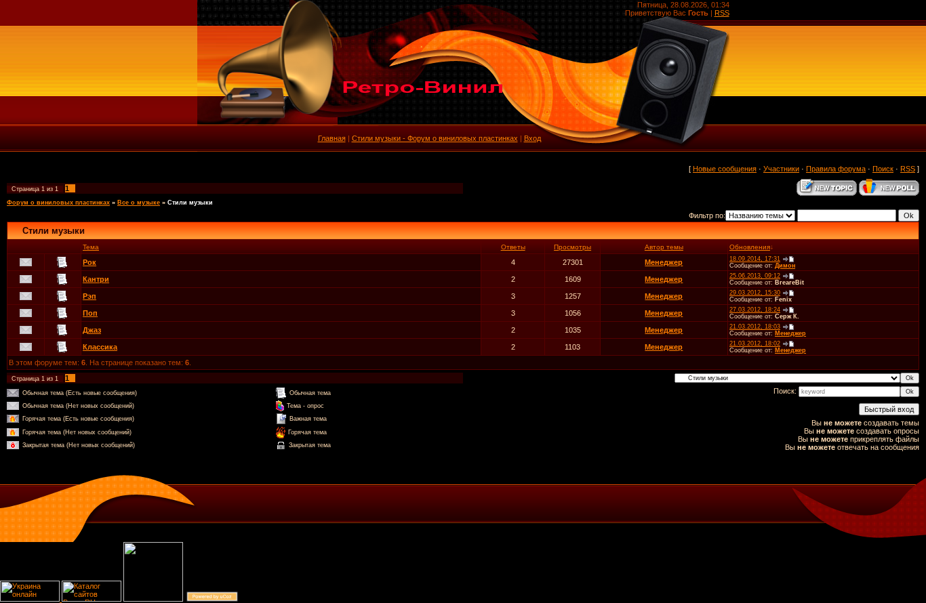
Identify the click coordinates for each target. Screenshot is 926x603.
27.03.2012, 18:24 (754, 309)
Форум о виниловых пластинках (58, 202)
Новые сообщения (725, 169)
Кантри (96, 279)
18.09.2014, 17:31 (754, 258)
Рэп (89, 296)
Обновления (749, 247)
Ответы (513, 247)
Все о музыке (138, 202)
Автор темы (664, 247)
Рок (89, 262)
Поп (90, 313)
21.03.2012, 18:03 (754, 326)
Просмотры (572, 247)
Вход (532, 138)
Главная (332, 138)
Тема (91, 247)
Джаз (92, 330)
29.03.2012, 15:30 (754, 292)
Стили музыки (190, 202)
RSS (721, 13)
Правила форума (836, 169)
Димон (785, 265)
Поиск (882, 169)
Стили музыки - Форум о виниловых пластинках (435, 138)
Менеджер (664, 262)
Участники (781, 169)
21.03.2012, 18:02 (754, 343)
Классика (100, 347)
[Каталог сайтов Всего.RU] (91, 599)
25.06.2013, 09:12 (754, 275)
